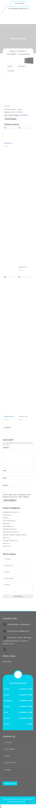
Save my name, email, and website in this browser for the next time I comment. (16, 496)
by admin (9, 66)
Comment (6, 448)
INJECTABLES (24, 115)
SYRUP (5, 543)
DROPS (5, 518)
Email (5, 478)
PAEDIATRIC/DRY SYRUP (10, 532)
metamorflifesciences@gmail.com (18, 8)
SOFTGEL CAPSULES (9, 540)
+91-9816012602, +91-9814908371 (18, 624)
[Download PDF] (0, 807)
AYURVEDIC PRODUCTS (10, 512)
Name (5, 470)
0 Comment (10, 71)
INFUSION (6, 523)
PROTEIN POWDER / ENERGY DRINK (14, 535)
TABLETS (5, 546)
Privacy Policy (7, 661)
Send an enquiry (11, 119)
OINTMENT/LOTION (9, 529)
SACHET (5, 538)
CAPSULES (6, 515)
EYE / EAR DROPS (8, 521)
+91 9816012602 (19, 3)
